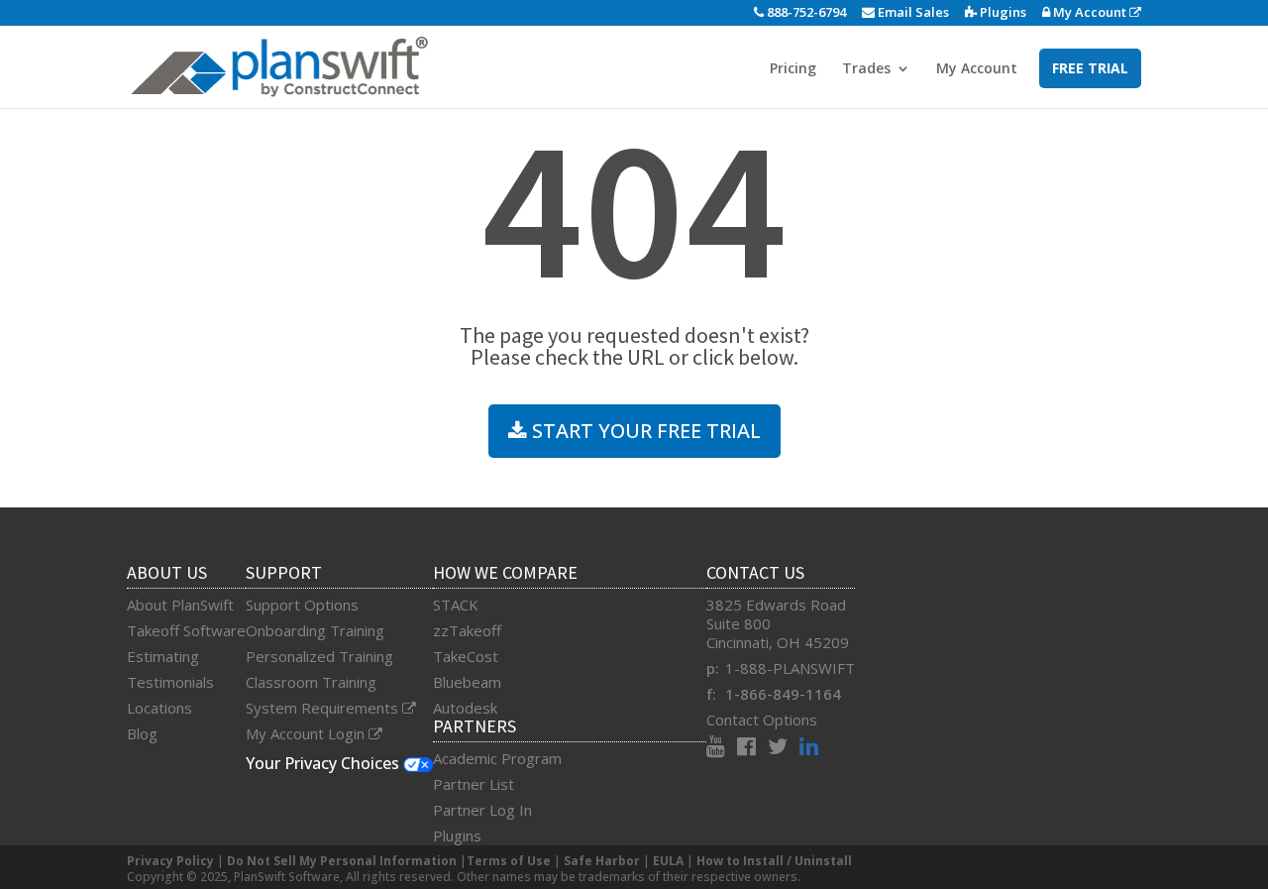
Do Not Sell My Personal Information (342, 860)
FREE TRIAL (1090, 67)
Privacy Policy (170, 860)
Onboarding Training (315, 630)
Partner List (473, 784)
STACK (455, 604)
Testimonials (170, 682)
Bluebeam (467, 682)
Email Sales (912, 12)
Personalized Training (319, 656)
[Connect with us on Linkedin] (808, 748)
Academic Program (497, 758)
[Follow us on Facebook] (752, 748)
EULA (668, 860)
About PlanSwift (180, 604)
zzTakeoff (467, 630)
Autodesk (465, 708)
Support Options (302, 604)
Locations (159, 708)
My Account (1089, 12)
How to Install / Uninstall (774, 860)
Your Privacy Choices (324, 763)
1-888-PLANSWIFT (790, 668)
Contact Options (761, 719)
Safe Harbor (602, 860)
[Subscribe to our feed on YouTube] (721, 748)
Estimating (163, 656)
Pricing (793, 69)
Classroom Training (311, 682)
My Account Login (307, 733)
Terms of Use (509, 860)
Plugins (1001, 12)
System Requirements (324, 708)
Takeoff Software (186, 630)
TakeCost (465, 656)
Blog (142, 733)
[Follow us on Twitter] (783, 748)
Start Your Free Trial (644, 430)
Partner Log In (482, 810)
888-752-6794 (805, 12)
